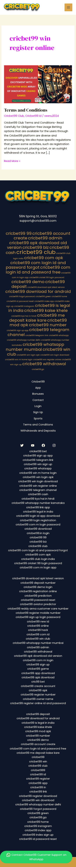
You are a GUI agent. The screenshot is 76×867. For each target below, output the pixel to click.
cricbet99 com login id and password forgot (36, 265)
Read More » (12, 161)
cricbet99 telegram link (36, 335)
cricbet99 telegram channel (38, 332)
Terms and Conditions (25, 110)
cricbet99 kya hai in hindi (23, 316)
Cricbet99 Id (33, 116)
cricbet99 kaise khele (46, 310)
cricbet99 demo (27, 282)
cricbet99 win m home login (18, 359)
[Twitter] (22, 445)
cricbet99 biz (36, 247)
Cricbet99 (38, 381)
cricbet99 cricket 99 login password (46, 277)
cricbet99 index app (44, 301)
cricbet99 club (36, 252)
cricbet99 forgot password (22, 296)
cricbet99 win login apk (28, 355)
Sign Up (38, 412)
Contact (38, 400)
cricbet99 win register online (47, 359)
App (38, 388)
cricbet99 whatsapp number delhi (23, 340)
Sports (38, 418)
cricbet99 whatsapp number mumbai (35, 347)
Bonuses (38, 394)
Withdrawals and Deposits (38, 430)
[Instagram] (54, 445)
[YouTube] (32, 445)
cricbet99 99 (19, 233)
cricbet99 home (59, 296)
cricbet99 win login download (54, 355)
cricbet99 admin (45, 238)
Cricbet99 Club (14, 116)
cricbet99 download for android (38, 291)
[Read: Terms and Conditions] (38, 84)
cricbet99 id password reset (20, 301)
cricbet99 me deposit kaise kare (37, 317)
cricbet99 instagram (24, 306)
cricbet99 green (43, 296)
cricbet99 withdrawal (44, 364)
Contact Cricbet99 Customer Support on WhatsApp (38, 857)
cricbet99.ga (38, 369)
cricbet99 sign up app (17, 330)
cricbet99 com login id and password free (38, 269)
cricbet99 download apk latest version (46, 287)
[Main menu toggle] (68, 7)
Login (38, 406)
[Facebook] (43, 445)
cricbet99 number (48, 325)
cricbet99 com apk (43, 258)
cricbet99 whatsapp (59, 335)
